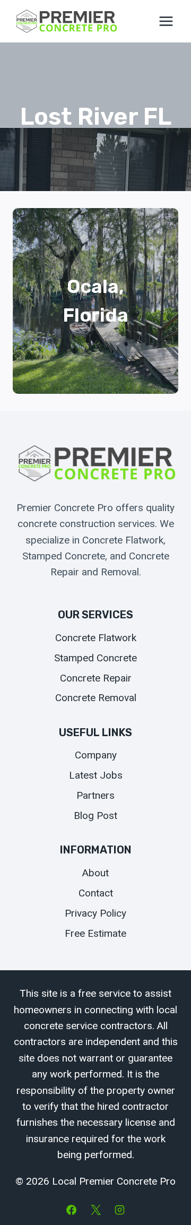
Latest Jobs (96, 775)
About (95, 873)
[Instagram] (120, 1210)
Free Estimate (95, 933)
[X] (95, 1210)
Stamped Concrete (95, 658)
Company (96, 755)
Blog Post (95, 815)
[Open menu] (165, 21)
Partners (95, 795)
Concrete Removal (95, 698)
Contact (96, 893)
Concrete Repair (96, 678)
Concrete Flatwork (95, 638)
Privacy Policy (95, 913)
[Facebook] (71, 1210)
